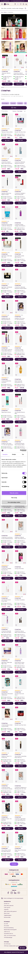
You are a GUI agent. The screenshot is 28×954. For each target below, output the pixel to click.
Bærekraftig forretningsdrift (10, 929)
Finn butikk (6, 925)
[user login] (18, 4)
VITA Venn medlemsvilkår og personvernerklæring (15, 945)
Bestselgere (5, 103)
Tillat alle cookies (14, 493)
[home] (6, 4)
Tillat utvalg (14, 497)
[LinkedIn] (15, 892)
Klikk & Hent (6, 913)
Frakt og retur (7, 907)
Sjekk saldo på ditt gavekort (10, 911)
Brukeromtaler (7, 917)
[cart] (26, 4)
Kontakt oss (6, 903)
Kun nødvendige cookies (14, 502)
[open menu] (2, 4)
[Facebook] (8, 892)
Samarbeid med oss (8, 933)
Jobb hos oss (7, 931)
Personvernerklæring (8, 927)
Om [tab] (23, 454)
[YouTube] (19, 892)
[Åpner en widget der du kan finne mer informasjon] (22, 948)
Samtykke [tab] (5, 454)
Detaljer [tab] (14, 454)
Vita (2, 12)
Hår (25, 103)
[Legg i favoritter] (3, 67)
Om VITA (6, 923)
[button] (25, 8)
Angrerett (6, 909)
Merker (5, 12)
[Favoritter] (20, 4)
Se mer (2, 99)
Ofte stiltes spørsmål (8, 905)
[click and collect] (23, 4)
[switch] (24, 478)
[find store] (15, 4)
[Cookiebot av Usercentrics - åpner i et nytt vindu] (20, 450)
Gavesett (13, 103)
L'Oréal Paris (10, 12)
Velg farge (19, 84)
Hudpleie (20, 103)
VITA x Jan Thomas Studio (10, 935)
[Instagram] (11, 892)
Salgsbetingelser (7, 915)
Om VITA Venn (7, 943)
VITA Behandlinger (8, 937)
